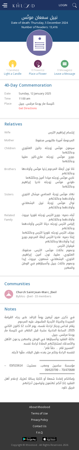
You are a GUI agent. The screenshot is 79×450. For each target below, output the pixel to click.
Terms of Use (39, 413)
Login (63, 5)
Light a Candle (13, 74)
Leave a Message (64, 74)
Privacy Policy (39, 420)
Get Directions (28, 108)
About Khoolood (39, 407)
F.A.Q (39, 432)
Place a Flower (38, 74)
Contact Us (39, 426)
